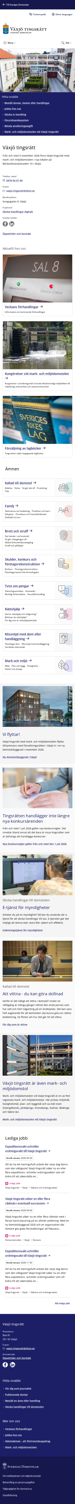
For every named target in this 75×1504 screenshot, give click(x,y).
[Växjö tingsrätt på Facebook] (5, 223)
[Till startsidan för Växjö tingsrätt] (25, 28)
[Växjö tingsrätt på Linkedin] (11, 223)
